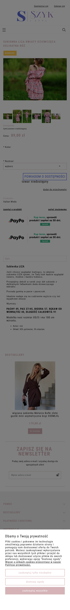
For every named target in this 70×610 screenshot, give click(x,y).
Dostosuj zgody (35, 581)
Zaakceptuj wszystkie (35, 590)
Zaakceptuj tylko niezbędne (35, 572)
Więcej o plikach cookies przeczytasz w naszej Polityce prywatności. (33, 563)
